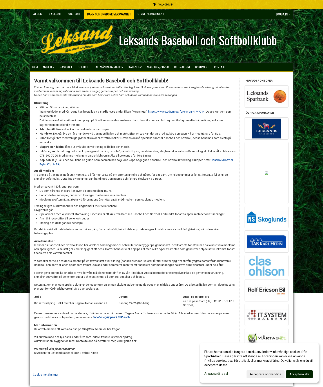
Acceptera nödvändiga (265, 374)
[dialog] (259, 363)
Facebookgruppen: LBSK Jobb (111, 317)
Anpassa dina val (216, 373)
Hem (39, 14)
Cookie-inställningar (45, 374)
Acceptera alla (299, 374)
